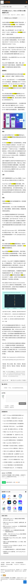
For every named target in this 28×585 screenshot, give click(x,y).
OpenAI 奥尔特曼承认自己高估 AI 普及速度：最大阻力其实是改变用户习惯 (14, 420)
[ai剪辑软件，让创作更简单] (15, 496)
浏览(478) (14, 380)
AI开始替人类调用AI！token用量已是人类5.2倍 (13, 462)
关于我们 (3, 562)
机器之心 (13, 371)
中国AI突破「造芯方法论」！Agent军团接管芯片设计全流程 (14, 426)
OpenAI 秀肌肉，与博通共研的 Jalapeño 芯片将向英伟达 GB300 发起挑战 (14, 418)
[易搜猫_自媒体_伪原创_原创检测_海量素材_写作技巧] (9, 508)
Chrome (22, 579)
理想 (5, 364)
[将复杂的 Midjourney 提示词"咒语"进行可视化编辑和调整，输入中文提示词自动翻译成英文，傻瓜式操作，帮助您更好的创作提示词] (15, 502)
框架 (24, 364)
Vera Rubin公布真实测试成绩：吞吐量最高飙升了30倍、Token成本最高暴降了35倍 (14, 423)
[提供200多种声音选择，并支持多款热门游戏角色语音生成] (4, 508)
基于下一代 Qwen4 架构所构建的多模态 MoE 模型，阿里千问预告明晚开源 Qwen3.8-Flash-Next (14, 415)
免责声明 (8, 562)
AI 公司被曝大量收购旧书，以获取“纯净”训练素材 (14, 549)
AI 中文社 (7, 2)
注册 (17, 482)
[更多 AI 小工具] (25, 491)
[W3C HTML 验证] (3, 575)
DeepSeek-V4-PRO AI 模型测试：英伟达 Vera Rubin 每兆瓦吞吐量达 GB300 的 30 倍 (14, 448)
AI (15, 364)
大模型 (23, 366)
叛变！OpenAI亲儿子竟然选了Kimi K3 (11, 443)
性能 (19, 366)
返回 (26, 6)
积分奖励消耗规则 (19, 562)
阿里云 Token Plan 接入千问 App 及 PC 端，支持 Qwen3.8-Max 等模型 (14, 431)
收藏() (24, 380)
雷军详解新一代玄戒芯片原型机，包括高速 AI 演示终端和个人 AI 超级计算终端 (14, 445)
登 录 (4, 482)
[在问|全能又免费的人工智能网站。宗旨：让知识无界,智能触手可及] (20, 496)
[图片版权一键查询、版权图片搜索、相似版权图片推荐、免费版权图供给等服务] (15, 508)
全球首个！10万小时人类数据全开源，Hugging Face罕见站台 (14, 459)
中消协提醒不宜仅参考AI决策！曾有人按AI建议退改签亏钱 (14, 456)
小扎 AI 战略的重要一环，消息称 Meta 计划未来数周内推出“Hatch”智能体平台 (14, 434)
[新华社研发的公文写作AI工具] (20, 508)
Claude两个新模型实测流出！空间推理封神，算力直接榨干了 (14, 440)
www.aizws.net (12, 569)
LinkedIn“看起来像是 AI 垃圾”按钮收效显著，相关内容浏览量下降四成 (14, 465)
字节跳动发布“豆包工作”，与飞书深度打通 (12, 467)
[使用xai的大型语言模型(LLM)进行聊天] (4, 502)
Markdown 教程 (9, 564)
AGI (5, 368)
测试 (5, 366)
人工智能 (11, 364)
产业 (9, 366)
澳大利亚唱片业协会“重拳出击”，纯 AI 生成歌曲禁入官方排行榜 (14, 437)
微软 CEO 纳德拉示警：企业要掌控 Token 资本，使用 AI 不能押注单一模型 (14, 454)
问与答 (12, 562)
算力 (20, 364)
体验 (14, 366)
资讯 (8, 6)
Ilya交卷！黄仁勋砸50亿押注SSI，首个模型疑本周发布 (14, 429)
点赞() (19, 380)
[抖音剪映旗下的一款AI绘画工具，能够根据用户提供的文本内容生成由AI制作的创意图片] (9, 502)
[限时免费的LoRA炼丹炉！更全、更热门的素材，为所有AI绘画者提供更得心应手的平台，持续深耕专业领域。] (20, 502)
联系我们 (3, 564)
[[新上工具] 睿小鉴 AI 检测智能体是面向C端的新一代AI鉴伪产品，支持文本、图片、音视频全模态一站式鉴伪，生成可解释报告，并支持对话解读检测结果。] (9, 496)
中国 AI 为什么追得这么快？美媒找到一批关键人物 (14, 451)
